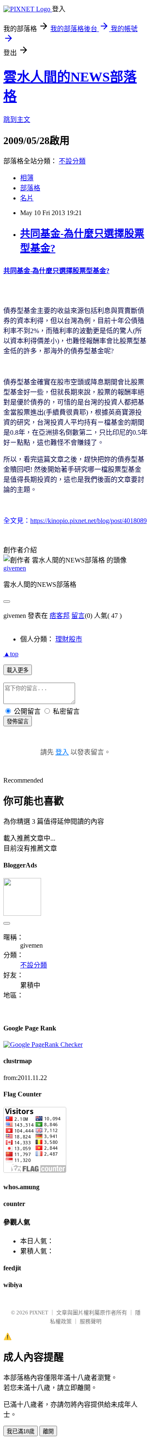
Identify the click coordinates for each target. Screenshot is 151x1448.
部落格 (30, 188)
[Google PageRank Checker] (43, 1044)
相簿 (27, 177)
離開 (48, 1431)
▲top (10, 653)
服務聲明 (91, 1321)
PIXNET (38, 1312)
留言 (78, 615)
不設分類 (72, 161)
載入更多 (18, 670)
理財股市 (68, 639)
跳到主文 (16, 119)
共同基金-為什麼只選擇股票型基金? (56, 270)
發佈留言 (18, 721)
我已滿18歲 (20, 1431)
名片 (27, 198)
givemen (14, 568)
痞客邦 (59, 615)
